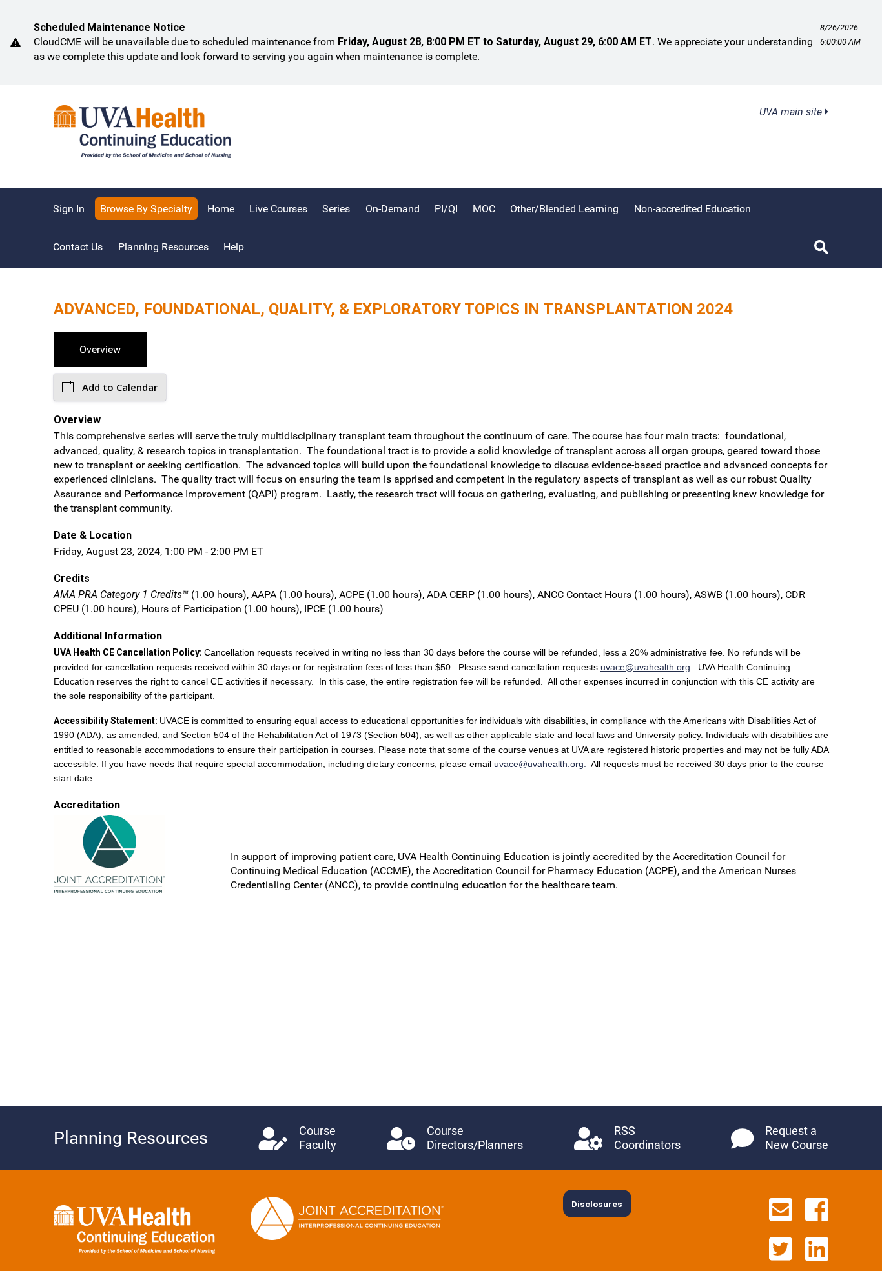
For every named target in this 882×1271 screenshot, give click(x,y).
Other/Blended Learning (564, 209)
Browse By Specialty (146, 209)
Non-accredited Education (692, 209)
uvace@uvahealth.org (645, 667)
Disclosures (596, 1204)
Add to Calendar (120, 387)
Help (233, 247)
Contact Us (78, 247)
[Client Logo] (142, 154)
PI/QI (446, 209)
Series (336, 209)
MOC (484, 209)
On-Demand (392, 209)
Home (220, 209)
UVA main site (792, 112)
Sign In (69, 209)
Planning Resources (163, 247)
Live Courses (278, 209)
